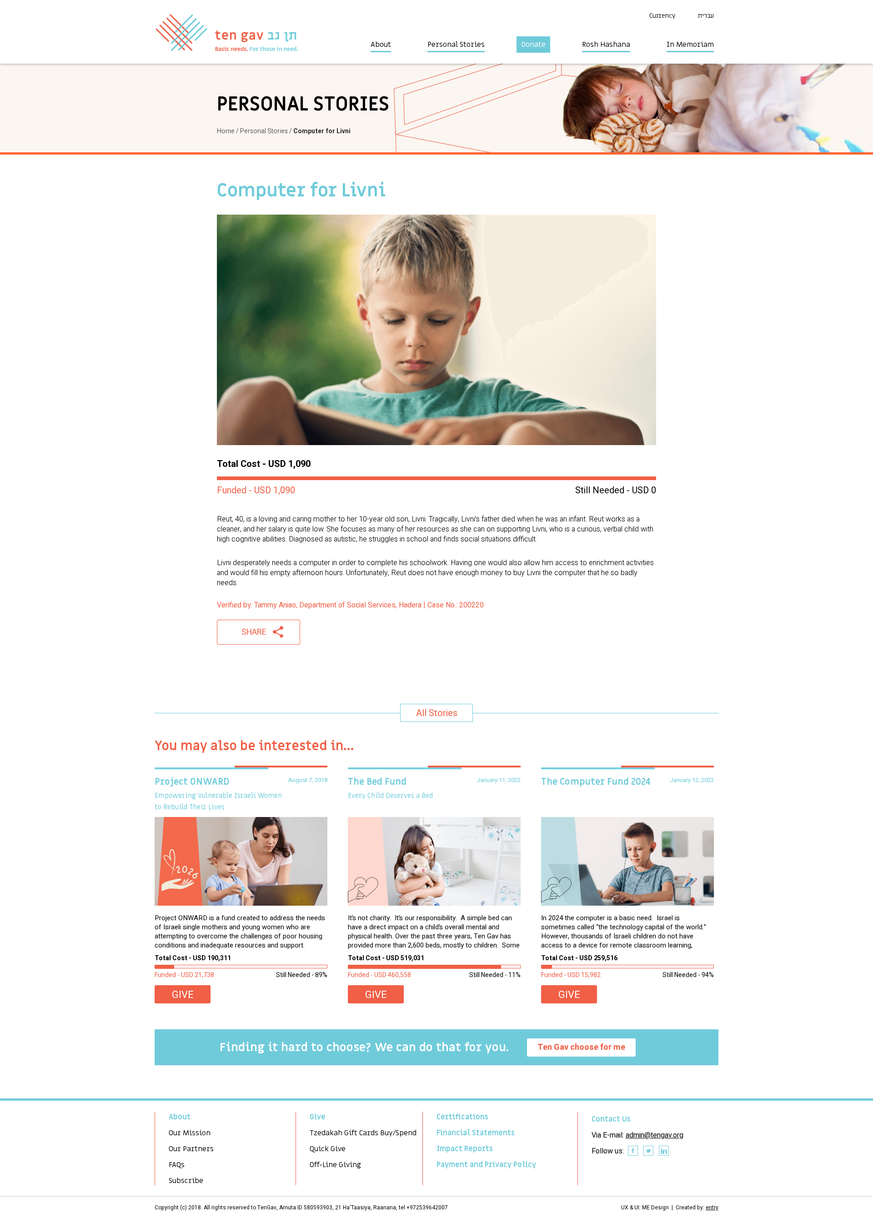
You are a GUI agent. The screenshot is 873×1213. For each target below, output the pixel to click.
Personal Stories (456, 45)
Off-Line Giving (335, 1165)
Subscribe (186, 1181)
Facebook (633, 1151)
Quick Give (328, 1149)
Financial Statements (475, 1133)
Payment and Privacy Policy (486, 1165)
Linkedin (664, 1151)
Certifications (462, 1117)
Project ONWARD (192, 782)
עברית (706, 15)
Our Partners (191, 1149)
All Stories (436, 713)
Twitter (649, 1151)
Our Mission (190, 1133)
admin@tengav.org (654, 1135)
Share (253, 632)
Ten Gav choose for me (581, 1047)
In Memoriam (690, 45)
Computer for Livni (322, 131)
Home (226, 131)
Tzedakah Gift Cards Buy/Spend (363, 1133)
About (381, 45)
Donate (533, 45)
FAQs (177, 1165)
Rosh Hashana (606, 45)
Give (183, 994)
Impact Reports (464, 1149)
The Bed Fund (377, 782)
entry (712, 1207)
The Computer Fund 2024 (596, 782)
